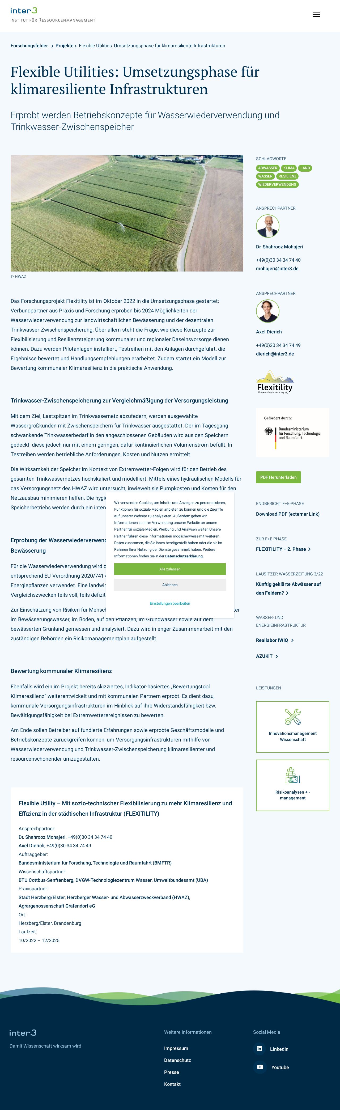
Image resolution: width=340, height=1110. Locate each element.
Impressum (176, 1048)
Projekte (65, 45)
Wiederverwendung (277, 184)
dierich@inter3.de (275, 354)
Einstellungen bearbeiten (170, 603)
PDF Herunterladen (278, 477)
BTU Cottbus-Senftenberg (46, 880)
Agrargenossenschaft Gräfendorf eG (57, 906)
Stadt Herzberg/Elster (42, 897)
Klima (289, 168)
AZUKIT (264, 656)
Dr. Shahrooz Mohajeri (42, 837)
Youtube (279, 1067)
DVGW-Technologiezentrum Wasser (113, 880)
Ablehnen (170, 585)
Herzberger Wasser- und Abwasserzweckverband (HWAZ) (128, 897)
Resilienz (287, 176)
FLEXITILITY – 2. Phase (281, 549)
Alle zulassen (170, 569)
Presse (171, 1072)
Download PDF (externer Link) (288, 514)
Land (305, 168)
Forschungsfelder (29, 45)
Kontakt (172, 1084)
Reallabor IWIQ (272, 640)
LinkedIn (278, 1049)
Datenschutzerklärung (184, 556)
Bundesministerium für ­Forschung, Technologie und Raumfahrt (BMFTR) (95, 863)
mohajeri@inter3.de (277, 268)
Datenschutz (177, 1060)
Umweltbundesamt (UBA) (181, 880)
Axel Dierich (31, 845)
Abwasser (267, 168)
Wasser (265, 176)
